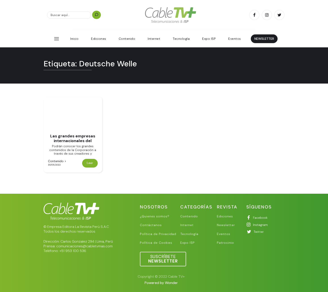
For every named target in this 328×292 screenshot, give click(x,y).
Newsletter (226, 225)
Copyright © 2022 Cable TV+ (161, 276)
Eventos (234, 39)
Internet (154, 39)
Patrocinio (225, 242)
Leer (90, 163)
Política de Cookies (156, 242)
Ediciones (98, 39)
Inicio (74, 39)
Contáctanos (151, 225)
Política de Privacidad (158, 234)
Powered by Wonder (161, 282)
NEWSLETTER (264, 39)
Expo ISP (209, 39)
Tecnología (181, 39)
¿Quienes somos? (154, 216)
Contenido (127, 39)
